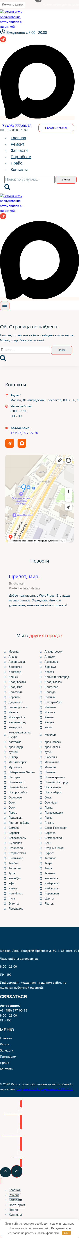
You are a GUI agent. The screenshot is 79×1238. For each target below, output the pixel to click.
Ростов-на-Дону (19, 822)
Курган (13, 752)
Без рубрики (31, 588)
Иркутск (50, 712)
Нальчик (50, 772)
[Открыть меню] (4, 305)
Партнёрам (21, 157)
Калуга (49, 722)
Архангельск (17, 661)
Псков (48, 817)
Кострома (15, 742)
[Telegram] (3, 41)
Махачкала (52, 762)
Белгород (15, 671)
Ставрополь (16, 848)
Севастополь (17, 838)
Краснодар (16, 747)
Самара (14, 827)
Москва (13, 651)
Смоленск (15, 843)
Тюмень (50, 873)
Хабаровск (52, 883)
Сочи (48, 843)
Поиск (66, 179)
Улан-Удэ (15, 878)
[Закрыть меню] (1, 1181)
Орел (12, 802)
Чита (12, 898)
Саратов (50, 832)
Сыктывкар (16, 858)
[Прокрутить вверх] (5, 1172)
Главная (18, 138)
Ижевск (13, 712)
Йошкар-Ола (17, 717)
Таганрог (50, 858)
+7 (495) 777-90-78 (24, 432)
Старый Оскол (54, 848)
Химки (13, 888)
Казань (49, 717)
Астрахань (52, 661)
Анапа (13, 656)
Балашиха (15, 666)
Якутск (49, 903)
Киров (48, 727)
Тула (12, 873)
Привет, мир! (24, 576)
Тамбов (13, 863)
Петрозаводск (54, 812)
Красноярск (52, 747)
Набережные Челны (22, 772)
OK (66, 1232)
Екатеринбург (54, 702)
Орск (12, 807)
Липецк (13, 757)
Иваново (50, 707)
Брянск (13, 677)
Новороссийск (18, 792)
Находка (14, 777)
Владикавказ (53, 682)
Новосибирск (53, 792)
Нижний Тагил (18, 787)
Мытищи (50, 767)
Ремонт (17, 144)
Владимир (15, 687)
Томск (48, 868)
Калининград (17, 722)
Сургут (49, 853)
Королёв (50, 734)
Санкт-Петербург (56, 827)
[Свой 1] (37, 118)
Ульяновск (51, 878)
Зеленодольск (18, 707)
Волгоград (51, 687)
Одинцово (15, 797)
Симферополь (54, 838)
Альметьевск (53, 651)
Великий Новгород (57, 677)
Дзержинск (16, 702)
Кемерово (15, 727)
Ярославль (16, 908)
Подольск (15, 817)
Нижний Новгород (56, 782)
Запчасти (19, 150)
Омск (48, 797)
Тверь (48, 863)
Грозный (50, 697)
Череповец (52, 893)
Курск (48, 752)
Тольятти (15, 868)
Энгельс (14, 903)
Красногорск (53, 742)
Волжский (15, 692)
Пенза (48, 807)
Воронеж (14, 697)
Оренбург (51, 802)
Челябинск (16, 893)
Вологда (50, 692)
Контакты (19, 169)
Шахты (49, 898)
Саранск (14, 832)
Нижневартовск (55, 777)
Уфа (11, 883)
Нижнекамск (17, 782)
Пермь (13, 812)
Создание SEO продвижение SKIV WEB (44, 1089)
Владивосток (17, 682)
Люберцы (51, 757)
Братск (49, 671)
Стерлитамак (17, 853)
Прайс (16, 163)
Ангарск (50, 656)
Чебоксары (52, 888)
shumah (19, 583)
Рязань (49, 822)
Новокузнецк (53, 787)
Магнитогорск (18, 762)
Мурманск (15, 767)
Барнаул (50, 666)
